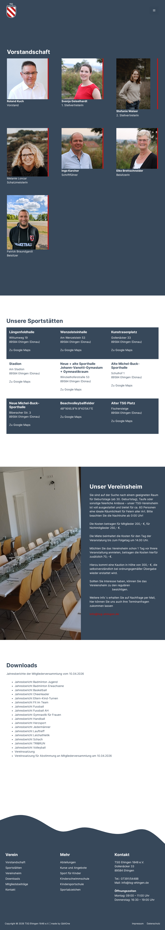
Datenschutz (153, 923)
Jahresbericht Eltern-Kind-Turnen (36, 698)
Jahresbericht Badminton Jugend (36, 682)
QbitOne (65, 923)
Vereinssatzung (25, 751)
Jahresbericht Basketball (31, 690)
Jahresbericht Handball (30, 718)
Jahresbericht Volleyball (30, 747)
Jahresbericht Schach (29, 739)
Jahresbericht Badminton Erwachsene (39, 686)
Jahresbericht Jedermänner (32, 727)
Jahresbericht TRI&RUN (30, 743)
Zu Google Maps (19, 350)
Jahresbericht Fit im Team (31, 702)
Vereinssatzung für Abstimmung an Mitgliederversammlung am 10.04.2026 (63, 755)
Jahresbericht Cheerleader (32, 694)
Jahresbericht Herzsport (30, 723)
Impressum (138, 923)
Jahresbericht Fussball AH (32, 710)
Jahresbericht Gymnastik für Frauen (38, 714)
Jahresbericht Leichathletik (32, 735)
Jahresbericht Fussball (29, 706)
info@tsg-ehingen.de (104, 614)
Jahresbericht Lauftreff (29, 731)
